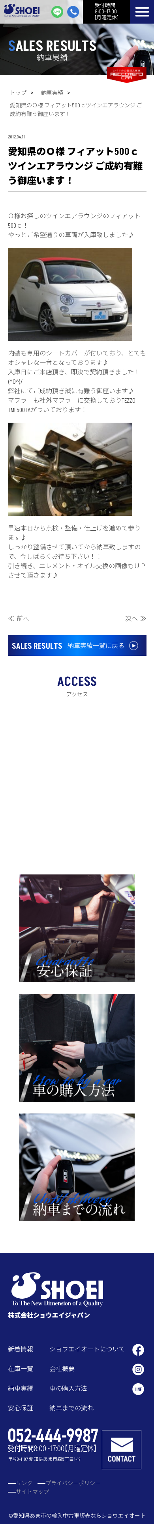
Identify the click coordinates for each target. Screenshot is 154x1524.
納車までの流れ (71, 1408)
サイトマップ (32, 1492)
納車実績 (52, 93)
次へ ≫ (135, 619)
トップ (18, 93)
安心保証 (20, 1408)
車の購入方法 (68, 1388)
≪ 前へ (18, 619)
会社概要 (62, 1369)
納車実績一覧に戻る (68, 646)
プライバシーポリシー (73, 1483)
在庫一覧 (20, 1369)
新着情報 (20, 1349)
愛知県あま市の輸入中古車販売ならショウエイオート (79, 1516)
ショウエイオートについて (87, 1349)
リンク (24, 1483)
